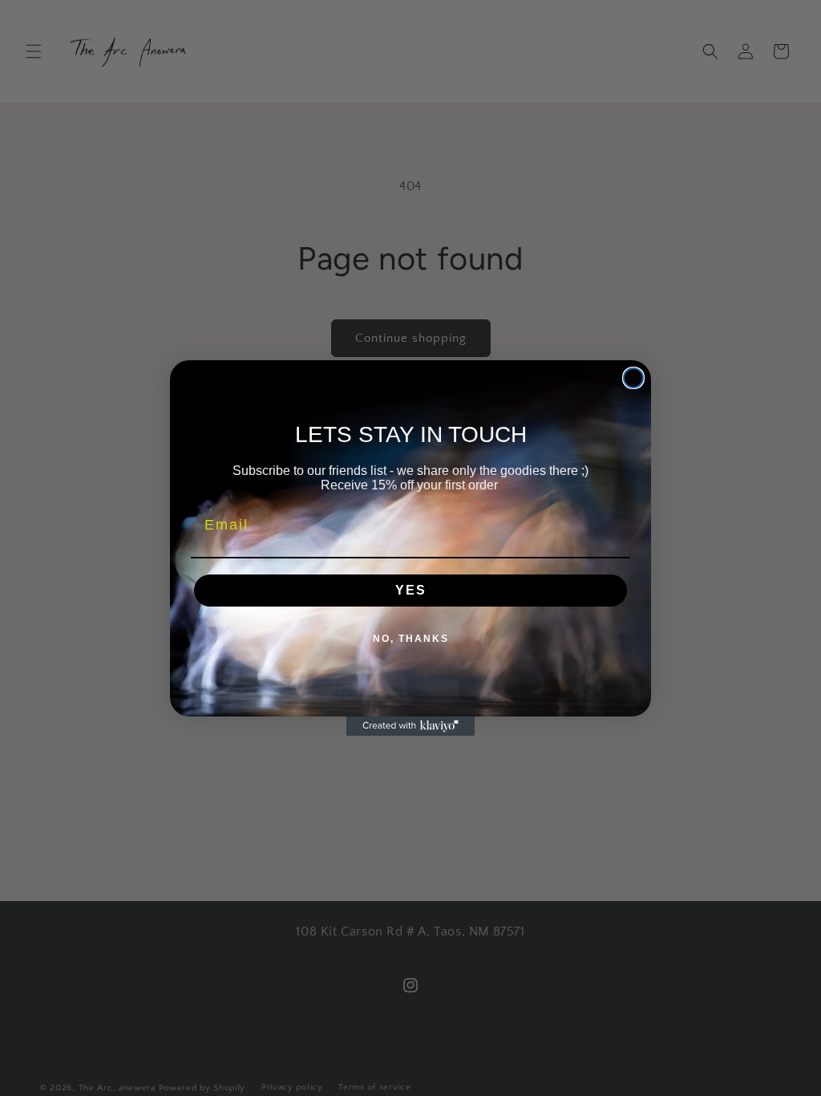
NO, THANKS (411, 638)
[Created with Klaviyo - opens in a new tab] (410, 726)
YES (411, 590)
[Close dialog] (633, 378)
